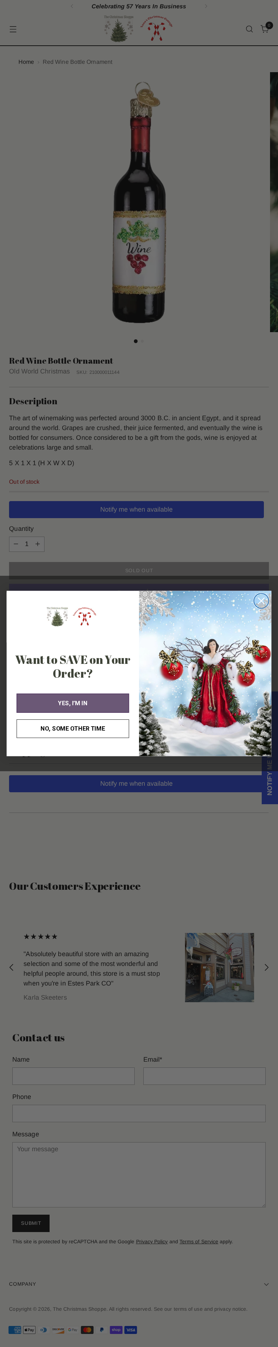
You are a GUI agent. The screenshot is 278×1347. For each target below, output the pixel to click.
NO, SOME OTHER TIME (73, 728)
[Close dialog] (261, 601)
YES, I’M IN (72, 702)
